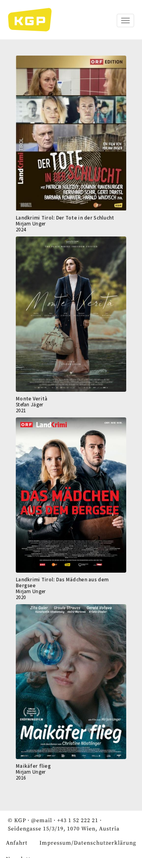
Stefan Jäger (29, 404)
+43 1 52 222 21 (77, 820)
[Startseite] (34, 20)
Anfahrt (17, 843)
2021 (21, 410)
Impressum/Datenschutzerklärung (87, 843)
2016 (21, 777)
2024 (21, 229)
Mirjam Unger (30, 223)
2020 (21, 597)
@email (41, 820)
